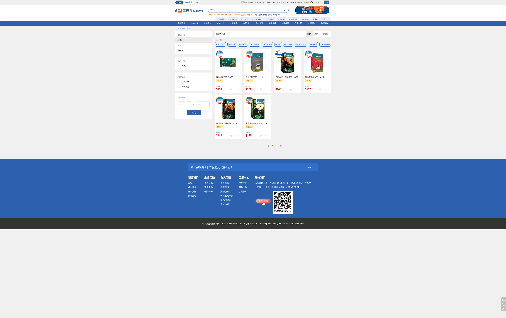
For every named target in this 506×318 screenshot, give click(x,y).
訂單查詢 (307, 2)
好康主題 (181, 23)
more (310, 167)
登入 (284, 2)
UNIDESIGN (221, 14)
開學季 (249, 14)
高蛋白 (230, 14)
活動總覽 (305, 19)
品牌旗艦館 (232, 19)
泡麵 (260, 14)
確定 (194, 112)
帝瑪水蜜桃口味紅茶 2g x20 (286, 77)
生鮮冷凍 (194, 23)
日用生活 (298, 23)
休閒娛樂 (285, 23)
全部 (180, 40)
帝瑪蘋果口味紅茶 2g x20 (256, 123)
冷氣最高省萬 (240, 14)
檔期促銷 (281, 19)
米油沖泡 (220, 23)
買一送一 (244, 19)
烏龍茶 (180, 50)
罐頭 (275, 14)
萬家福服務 (248, 2)
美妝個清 (259, 23)
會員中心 (298, 2)
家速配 (315, 19)
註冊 (290, 2)
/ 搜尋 (184, 28)
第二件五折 (256, 19)
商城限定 (185, 86)
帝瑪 (184, 65)
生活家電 (233, 23)
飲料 (265, 14)
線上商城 (220, 19)
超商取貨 (325, 19)
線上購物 (185, 81)
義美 (270, 14)
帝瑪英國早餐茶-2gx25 (314, 77)
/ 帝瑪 (188, 28)
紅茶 (180, 45)
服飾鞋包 (324, 23)
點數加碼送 (269, 19)
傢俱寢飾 (311, 23)
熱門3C (246, 23)
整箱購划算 (293, 19)
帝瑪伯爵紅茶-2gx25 (254, 77)
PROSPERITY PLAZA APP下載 (267, 2)
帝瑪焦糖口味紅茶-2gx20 (226, 123)
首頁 (179, 28)
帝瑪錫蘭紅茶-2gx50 (224, 77)
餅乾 (255, 14)
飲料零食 (207, 23)
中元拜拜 (211, 14)
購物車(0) (317, 2)
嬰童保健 (272, 23)
